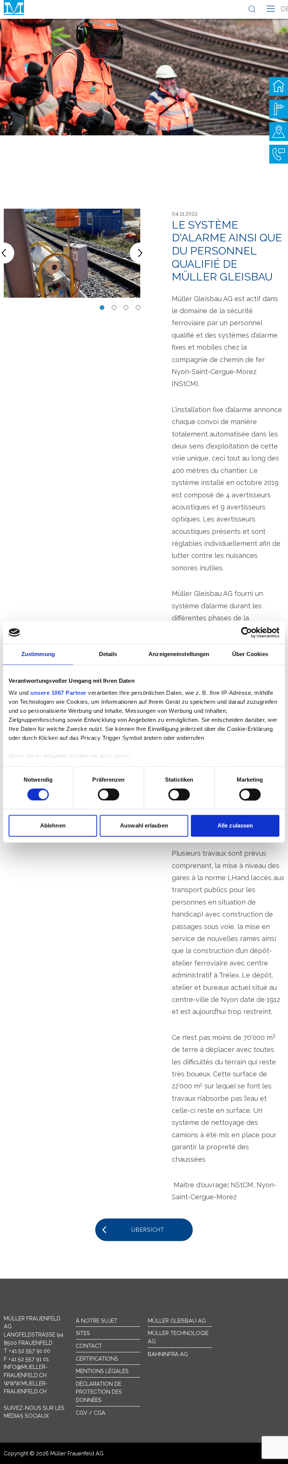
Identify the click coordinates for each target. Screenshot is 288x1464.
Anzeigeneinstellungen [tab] (178, 654)
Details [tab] (108, 654)
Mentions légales (102, 1371)
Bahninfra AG (168, 1354)
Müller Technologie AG (178, 1337)
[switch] (108, 794)
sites (83, 1333)
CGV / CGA (90, 1412)
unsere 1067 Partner (58, 693)
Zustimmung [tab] (38, 654)
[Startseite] (278, 86)
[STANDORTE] (278, 131)
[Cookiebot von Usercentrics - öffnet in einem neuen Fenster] (246, 632)
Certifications (97, 1358)
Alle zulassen (235, 826)
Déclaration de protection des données (99, 1392)
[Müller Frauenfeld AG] (14, 7)
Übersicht (147, 1229)
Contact (89, 1346)
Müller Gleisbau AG (177, 1320)
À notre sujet (96, 1320)
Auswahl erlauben (144, 826)
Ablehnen (53, 826)
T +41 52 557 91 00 (27, 1350)
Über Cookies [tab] (250, 654)
